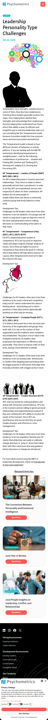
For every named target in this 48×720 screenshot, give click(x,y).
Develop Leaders (9, 656)
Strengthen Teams (10, 668)
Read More (16, 518)
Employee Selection (10, 642)
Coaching (6, 15)
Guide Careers (8, 664)
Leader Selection (9, 646)
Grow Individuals (10, 660)
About (5, 678)
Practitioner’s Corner (12, 547)
